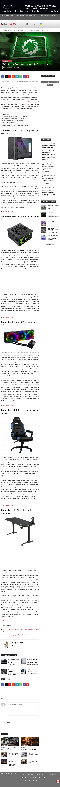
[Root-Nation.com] (8, 24)
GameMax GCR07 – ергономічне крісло (14, 123)
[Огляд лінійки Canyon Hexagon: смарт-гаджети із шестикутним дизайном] (3, 661)
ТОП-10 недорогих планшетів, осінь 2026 (33, 761)
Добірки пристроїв (21, 30)
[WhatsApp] (20, 76)
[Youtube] (51, 85)
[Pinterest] (9, 76)
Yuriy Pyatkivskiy (19, 642)
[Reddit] (54, 82)
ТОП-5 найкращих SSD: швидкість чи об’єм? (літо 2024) (32, 671)
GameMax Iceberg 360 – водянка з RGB (14, 121)
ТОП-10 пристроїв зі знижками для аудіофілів (28, 748)
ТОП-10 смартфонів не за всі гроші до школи (13, 755)
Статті (11, 30)
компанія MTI (25, 102)
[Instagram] (57, 82)
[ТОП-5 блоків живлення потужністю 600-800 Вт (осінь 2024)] (3, 671)
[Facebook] (2, 76)
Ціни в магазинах (8, 211)
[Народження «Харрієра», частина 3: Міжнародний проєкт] (43, 207)
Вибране (8, 679)
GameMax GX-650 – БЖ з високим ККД (14, 118)
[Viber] (24, 76)
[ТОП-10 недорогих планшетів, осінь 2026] (24, 761)
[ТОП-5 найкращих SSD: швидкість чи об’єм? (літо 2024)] (23, 671)
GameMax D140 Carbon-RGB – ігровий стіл (15, 125)
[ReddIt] (13, 76)
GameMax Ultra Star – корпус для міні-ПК (15, 116)
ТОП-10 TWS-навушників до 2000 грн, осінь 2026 (33, 755)
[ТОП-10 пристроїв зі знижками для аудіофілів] (30, 741)
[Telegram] (17, 76)
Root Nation (4, 30)
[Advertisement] (20, 281)
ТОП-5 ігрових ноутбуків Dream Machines (15, 635)
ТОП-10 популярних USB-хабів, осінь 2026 (8, 748)
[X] (6, 76)
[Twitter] (45, 82)
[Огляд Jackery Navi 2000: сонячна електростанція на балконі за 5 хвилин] (23, 661)
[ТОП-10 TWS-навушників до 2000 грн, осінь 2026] (24, 754)
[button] (34, 24)
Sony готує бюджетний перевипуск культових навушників (49, 145)
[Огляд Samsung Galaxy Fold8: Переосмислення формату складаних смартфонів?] (43, 237)
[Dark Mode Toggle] (58, 781)
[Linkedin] (51, 82)
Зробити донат (50, 244)
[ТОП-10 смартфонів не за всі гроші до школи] (4, 754)
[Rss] (42, 82)
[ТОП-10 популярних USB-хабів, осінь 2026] (10, 741)
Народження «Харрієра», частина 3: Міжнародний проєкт (53, 207)
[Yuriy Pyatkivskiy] (6, 645)
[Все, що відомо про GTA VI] (43, 223)
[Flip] (27, 76)
